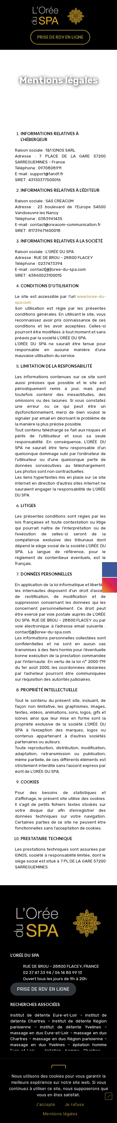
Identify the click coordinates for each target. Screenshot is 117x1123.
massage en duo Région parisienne (68, 1038)
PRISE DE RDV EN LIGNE (43, 989)
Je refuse (74, 1104)
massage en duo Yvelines (39, 1044)
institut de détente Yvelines (70, 1027)
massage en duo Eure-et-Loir (39, 1033)
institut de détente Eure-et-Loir (43, 1015)
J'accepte (45, 1104)
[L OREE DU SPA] (58, 15)
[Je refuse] (108, 1096)
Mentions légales (60, 1113)
